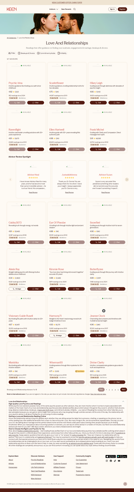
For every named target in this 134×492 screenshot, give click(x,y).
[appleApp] (111, 457)
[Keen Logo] (11, 9)
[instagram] (107, 461)
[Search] (74, 9)
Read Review (33, 192)
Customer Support (60, 463)
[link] (103, 310)
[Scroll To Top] (125, 484)
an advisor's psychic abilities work (81, 443)
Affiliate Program (59, 467)
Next (123, 389)
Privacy (78, 467)
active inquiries (77, 435)
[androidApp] (122, 457)
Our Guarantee (81, 460)
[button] (123, 401)
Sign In (112, 9)
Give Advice (57, 471)
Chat (36, 103)
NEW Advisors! (36, 475)
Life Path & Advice (37, 467)
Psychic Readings (37, 460)
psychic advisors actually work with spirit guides (96, 437)
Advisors (52, 9)
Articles (11, 463)
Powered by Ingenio (83, 475)
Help (55, 460)
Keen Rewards (66, 9)
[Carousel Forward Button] (127, 179)
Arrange (18, 289)
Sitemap (56, 475)
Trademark (80, 471)
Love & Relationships (38, 463)
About (11, 460)
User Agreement (82, 463)
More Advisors (36, 478)
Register (122, 9)
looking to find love (44, 437)
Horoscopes (13, 467)
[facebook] (111, 461)
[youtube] (119, 461)
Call (18, 103)
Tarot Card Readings (38, 471)
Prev (101, 389)
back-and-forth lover (45, 410)
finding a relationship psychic (28, 431)
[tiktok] (115, 461)
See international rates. (98, 394)
